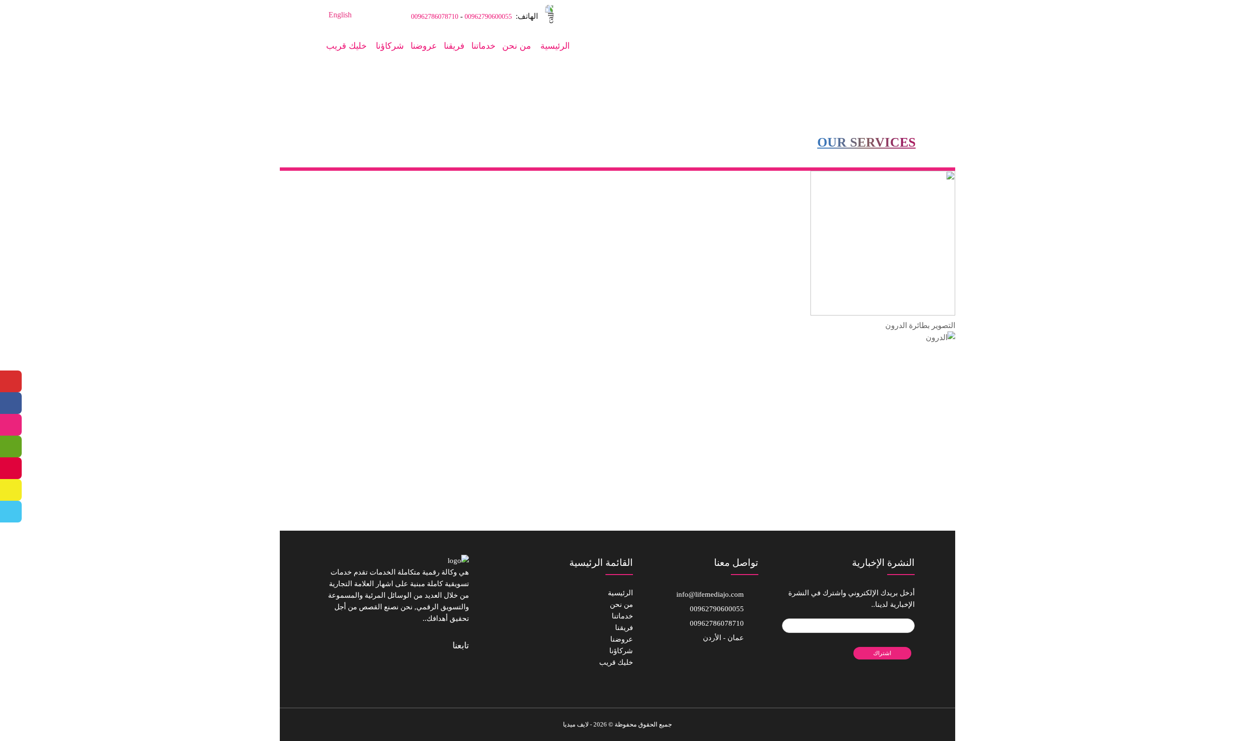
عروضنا (424, 46)
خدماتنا (483, 46)
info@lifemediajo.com (710, 594)
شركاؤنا (390, 46)
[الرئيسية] (878, 14)
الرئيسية (555, 46)
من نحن (516, 46)
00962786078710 (434, 16)
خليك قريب (346, 46)
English (340, 15)
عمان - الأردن (723, 638)
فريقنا (454, 46)
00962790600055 (488, 16)
